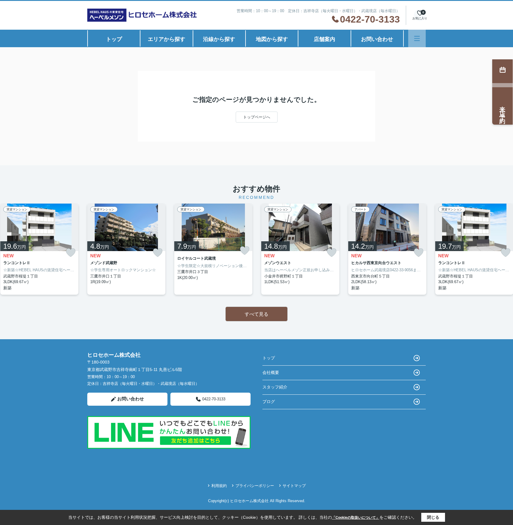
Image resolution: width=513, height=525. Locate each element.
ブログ (268, 401)
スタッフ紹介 (274, 387)
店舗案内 (324, 39)
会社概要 (270, 372)
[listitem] (126, 249)
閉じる (433, 517)
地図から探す (272, 39)
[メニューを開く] (417, 38)
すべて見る (256, 314)
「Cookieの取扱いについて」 (355, 518)
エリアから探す (166, 39)
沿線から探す (219, 39)
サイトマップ (294, 485)
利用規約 (219, 485)
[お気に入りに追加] (70, 252)
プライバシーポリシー (254, 485)
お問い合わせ (377, 39)
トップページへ (256, 117)
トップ (114, 39)
